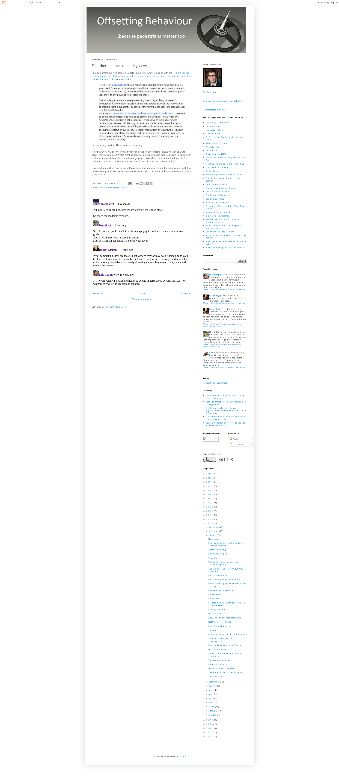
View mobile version (142, 299)
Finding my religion (217, 553)
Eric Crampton (116, 85)
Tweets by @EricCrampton (215, 382)
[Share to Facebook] (147, 183)
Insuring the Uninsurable (218, 202)
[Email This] (137, 183)
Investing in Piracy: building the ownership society (226, 236)
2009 (209, 736)
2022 (209, 490)
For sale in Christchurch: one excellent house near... (226, 603)
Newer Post (98, 293)
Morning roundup (216, 609)
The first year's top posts (217, 122)
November (214, 531)
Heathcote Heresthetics (219, 621)
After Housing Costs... (218, 664)
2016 (209, 515)
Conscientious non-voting (218, 167)
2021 (209, 494)
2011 (209, 728)
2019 (209, 502)
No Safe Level (215, 613)
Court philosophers (215, 198)
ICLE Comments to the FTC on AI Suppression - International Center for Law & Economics (226, 410)
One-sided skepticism (216, 184)
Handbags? (213, 539)
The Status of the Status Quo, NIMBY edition (225, 570)
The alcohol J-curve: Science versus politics (223, 179)
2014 (209, 523)
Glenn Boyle (215, 295)
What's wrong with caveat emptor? (225, 579)
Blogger (182, 756)
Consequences (215, 594)
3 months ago (240, 367)
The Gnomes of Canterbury (219, 195)
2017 (209, 511)
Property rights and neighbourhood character (225, 654)
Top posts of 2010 (214, 126)
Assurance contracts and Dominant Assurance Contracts (223, 220)
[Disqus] (142, 242)
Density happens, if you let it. (222, 668)
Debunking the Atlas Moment (220, 231)
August (212, 685)
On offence (213, 598)
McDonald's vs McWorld (217, 143)
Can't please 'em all (218, 575)
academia (103, 187)
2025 (209, 478)
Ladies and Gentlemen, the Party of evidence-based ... (225, 544)
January (212, 714)
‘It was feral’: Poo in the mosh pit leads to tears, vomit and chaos (225, 417)
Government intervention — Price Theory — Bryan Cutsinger (226, 396)
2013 (209, 720)
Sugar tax (213, 630)
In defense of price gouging (219, 212)
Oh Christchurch (213, 150)
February (213, 710)
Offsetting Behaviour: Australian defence (218, 367)
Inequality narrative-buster (221, 590)
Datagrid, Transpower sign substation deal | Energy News (226, 402)
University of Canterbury (117, 187)
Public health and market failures (224, 617)
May (211, 698)
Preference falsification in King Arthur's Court (224, 138)
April (211, 702)
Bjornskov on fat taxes (219, 626)
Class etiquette (213, 133)
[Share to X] (144, 183)
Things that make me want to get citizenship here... (224, 563)
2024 (209, 482)
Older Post (186, 293)
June (211, 694)
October (213, 535)
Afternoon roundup (217, 549)
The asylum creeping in (219, 660)
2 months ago (215, 326)
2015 (209, 519)
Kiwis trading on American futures (224, 645)
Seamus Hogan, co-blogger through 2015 (223, 101)
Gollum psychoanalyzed (217, 191)
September (214, 681)
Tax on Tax (213, 558)
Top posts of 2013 (214, 130)
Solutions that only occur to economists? (221, 639)
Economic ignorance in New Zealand (223, 174)
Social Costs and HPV (216, 154)
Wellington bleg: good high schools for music (227, 584)
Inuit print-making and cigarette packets (225, 247)
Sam (211, 352)
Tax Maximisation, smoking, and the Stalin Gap (226, 158)
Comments (237, 444)
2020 (209, 498)
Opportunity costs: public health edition (227, 634)
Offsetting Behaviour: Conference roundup (218, 289)
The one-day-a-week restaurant (221, 188)
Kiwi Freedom (212, 146)
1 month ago (240, 289)
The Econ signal (216, 676)
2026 (209, 473)
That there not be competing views (225, 672)
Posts (235, 438)
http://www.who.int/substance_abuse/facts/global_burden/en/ (140, 113)
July (211, 690)
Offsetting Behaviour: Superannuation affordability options (222, 325)
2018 (209, 506)
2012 (209, 724)
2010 (209, 732)
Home (142, 293)
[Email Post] (129, 183)
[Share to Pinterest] (151, 183)
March (212, 706)
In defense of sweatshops (218, 215)
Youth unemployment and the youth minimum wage (223, 226)
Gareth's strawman (217, 649)
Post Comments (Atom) (116, 306)
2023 (209, 486)
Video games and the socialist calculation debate (226, 242)
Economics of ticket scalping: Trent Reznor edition (226, 207)
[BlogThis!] (141, 183)
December (214, 527)
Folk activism (212, 171)
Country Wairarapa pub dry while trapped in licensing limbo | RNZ (225, 424)
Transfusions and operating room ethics (225, 163)
